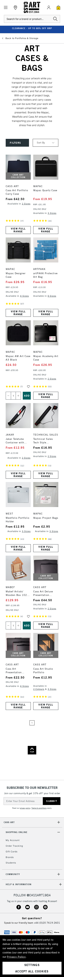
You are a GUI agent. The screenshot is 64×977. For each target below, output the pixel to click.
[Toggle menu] (6, 7)
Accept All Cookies (32, 971)
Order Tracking (14, 846)
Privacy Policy (16, 956)
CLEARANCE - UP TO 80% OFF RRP (32, 28)
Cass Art (9, 822)
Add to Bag (27, 396)
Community (13, 874)
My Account (13, 840)
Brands (10, 857)
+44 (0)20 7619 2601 (47, 922)
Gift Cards (11, 851)
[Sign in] (49, 7)
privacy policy (25, 808)
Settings (32, 965)
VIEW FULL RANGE (18, 230)
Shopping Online (16, 832)
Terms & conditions (39, 808)
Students (11, 862)
